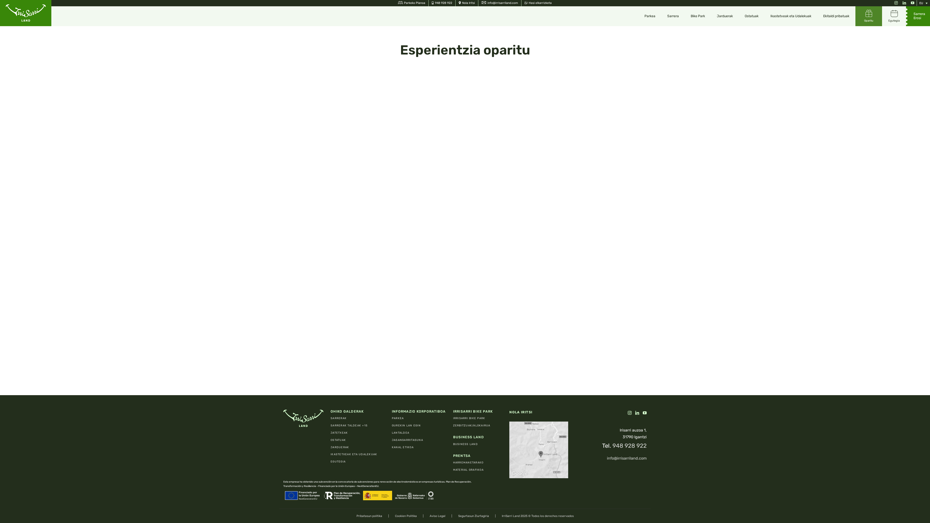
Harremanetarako (468, 462)
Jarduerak (340, 447)
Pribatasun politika (369, 516)
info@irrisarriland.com (627, 458)
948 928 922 (629, 445)
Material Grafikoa (468, 469)
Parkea (398, 418)
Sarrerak (339, 418)
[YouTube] (645, 413)
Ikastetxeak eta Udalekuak (354, 454)
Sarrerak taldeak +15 (349, 425)
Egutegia (338, 461)
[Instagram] (630, 413)
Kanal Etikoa (403, 447)
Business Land (468, 437)
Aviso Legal (437, 516)
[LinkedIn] (637, 413)
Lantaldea (400, 432)
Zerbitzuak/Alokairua (471, 425)
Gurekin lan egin (406, 425)
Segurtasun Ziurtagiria (473, 516)
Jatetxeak (339, 432)
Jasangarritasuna (407, 440)
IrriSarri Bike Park (473, 412)
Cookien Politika (406, 516)
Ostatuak (338, 440)
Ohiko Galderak (347, 412)
